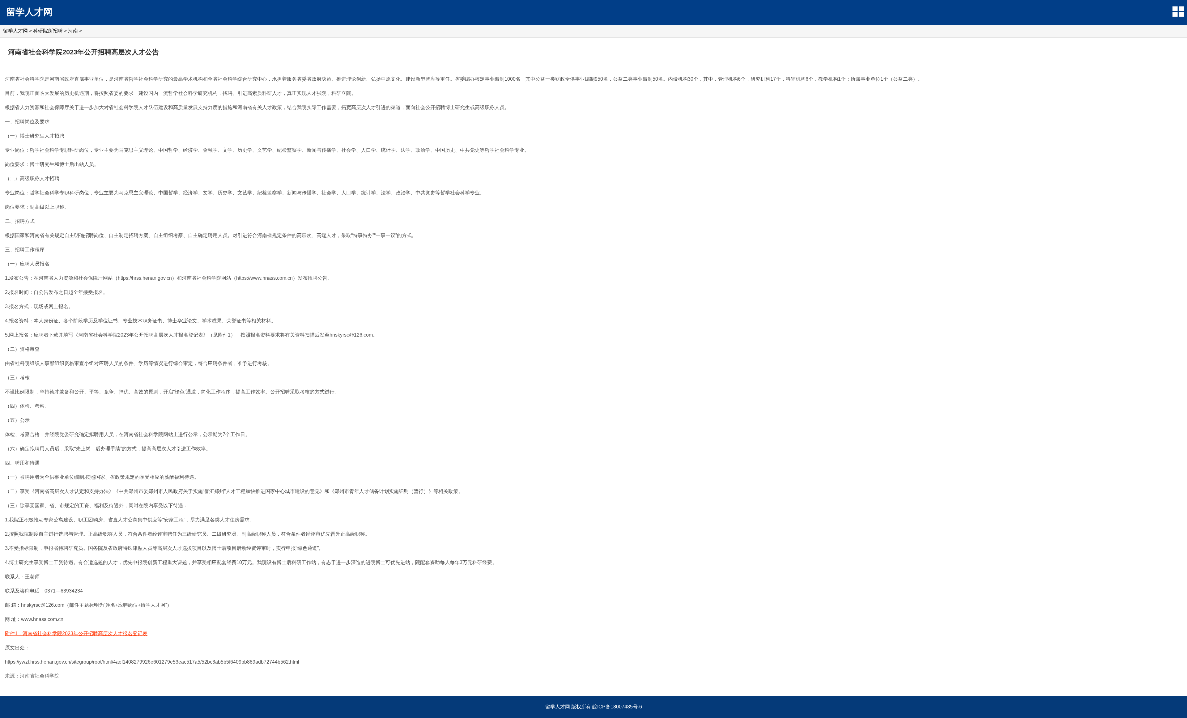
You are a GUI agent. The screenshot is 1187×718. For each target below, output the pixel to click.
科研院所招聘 (48, 30)
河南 (73, 30)
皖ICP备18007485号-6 (617, 706)
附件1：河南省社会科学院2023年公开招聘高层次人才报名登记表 (76, 633)
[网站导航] (1178, 11)
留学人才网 (29, 12)
